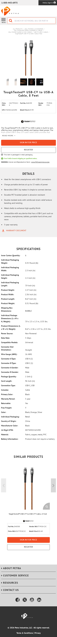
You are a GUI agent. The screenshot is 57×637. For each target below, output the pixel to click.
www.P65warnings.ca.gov (40, 162)
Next (53, 485)
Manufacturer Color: (9, 425)
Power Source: (7, 333)
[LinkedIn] (39, 600)
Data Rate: (5, 338)
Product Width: (7, 294)
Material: (5, 434)
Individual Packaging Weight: (10, 261)
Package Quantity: (8, 376)
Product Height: (8, 290)
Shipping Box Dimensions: (6, 309)
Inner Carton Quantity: (10, 255)
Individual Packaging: (10, 416)
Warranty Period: (8, 399)
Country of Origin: (8, 421)
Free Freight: (6, 408)
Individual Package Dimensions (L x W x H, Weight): (9, 318)
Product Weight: (8, 303)
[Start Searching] (10, 21)
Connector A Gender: (9, 367)
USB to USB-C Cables (41, 32)
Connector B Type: (8, 363)
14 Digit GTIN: (7, 430)
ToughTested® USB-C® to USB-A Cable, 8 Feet (28, 34)
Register (28, 150)
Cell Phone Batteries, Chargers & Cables (28, 30)
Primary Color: (7, 394)
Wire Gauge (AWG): (9, 354)
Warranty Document (16, 230)
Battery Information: (9, 439)
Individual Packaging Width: (10, 269)
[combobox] (31, 21)
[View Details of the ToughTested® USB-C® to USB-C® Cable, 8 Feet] (28, 488)
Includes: (5, 390)
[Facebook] (17, 600)
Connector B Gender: (10, 372)
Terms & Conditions (24, 633)
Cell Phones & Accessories (34, 29)
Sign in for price (28, 142)
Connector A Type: (8, 358)
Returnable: (6, 403)
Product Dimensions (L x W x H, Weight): (10, 327)
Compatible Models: (9, 342)
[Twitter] (25, 600)
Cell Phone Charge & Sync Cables (20, 32)
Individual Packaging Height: (10, 276)
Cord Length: (6, 381)
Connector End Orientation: (7, 348)
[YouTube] (32, 600)
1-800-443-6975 (9, 2)
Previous (3, 485)
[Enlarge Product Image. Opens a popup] (46, 506)
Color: (3, 412)
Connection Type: (8, 385)
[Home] (10, 11)
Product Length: (8, 299)
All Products (17, 29)
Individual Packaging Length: (10, 284)
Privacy (38, 633)
